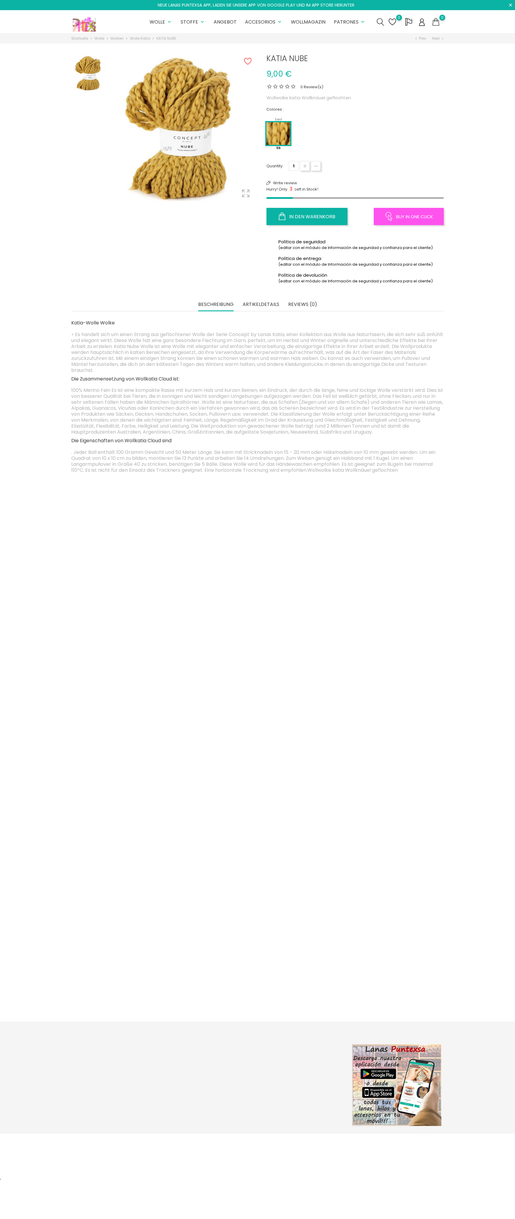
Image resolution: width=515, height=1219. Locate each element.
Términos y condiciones (252, 1078)
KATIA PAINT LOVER (395, 995)
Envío (234, 1059)
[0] (435, 22)
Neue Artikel (177, 1068)
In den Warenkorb (311, 216)
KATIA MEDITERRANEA (303, 723)
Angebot (225, 21)
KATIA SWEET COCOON (120, 723)
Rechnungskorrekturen (314, 1078)
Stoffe (193, 21)
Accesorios (264, 21)
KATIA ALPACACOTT (211, 596)
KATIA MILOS (394, 851)
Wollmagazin (308, 21)
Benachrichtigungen (311, 1105)
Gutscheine (303, 1096)
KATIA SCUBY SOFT (120, 995)
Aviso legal (239, 1068)
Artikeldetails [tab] (261, 304)
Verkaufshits (178, 1078)
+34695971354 (92, 1100)
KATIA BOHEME (303, 995)
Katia (211, 723)
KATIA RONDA (303, 596)
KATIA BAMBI (211, 978)
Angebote (176, 1059)
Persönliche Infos (308, 1059)
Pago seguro (241, 1087)
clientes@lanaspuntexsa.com (107, 1110)
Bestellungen (304, 1068)
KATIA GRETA (120, 596)
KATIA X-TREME (303, 867)
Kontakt (236, 1096)
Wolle (161, 21)
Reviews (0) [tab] (302, 304)
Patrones (350, 21)
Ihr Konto (305, 1046)
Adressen (301, 1087)
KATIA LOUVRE (395, 740)
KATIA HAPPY (120, 867)
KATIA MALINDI (395, 596)
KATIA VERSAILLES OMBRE (211, 740)
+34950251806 (92, 1091)
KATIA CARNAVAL (211, 867)
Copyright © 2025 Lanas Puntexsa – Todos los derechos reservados (136, 1141)
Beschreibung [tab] (216, 304)
